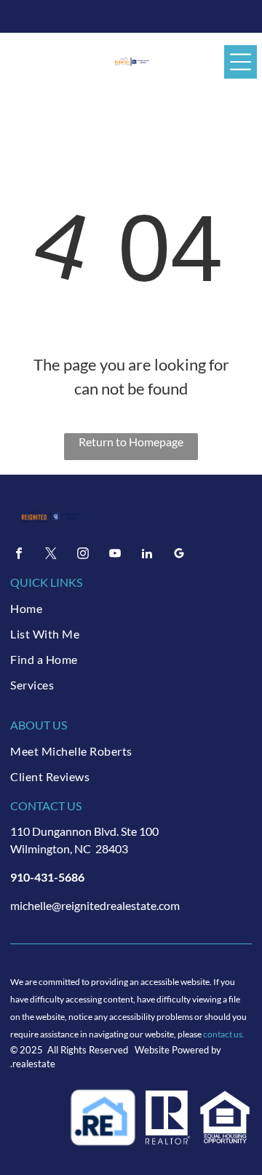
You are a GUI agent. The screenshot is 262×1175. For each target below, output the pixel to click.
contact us (222, 1034)
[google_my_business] (179, 555)
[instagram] (83, 555)
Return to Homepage (131, 441)
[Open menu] (240, 62)
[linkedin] (147, 555)
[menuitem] (130, 608)
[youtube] (115, 555)
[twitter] (51, 555)
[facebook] (19, 555)
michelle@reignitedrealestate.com (95, 905)
